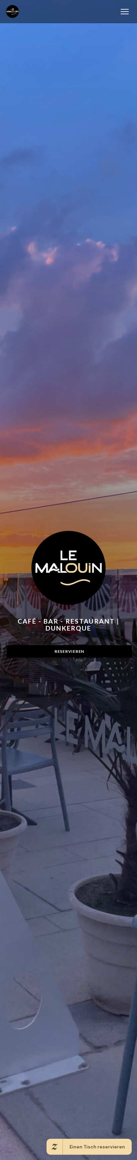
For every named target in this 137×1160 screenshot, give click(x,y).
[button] (124, 11)
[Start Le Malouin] (12, 11)
